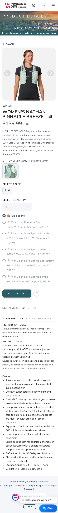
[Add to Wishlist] (36, 293)
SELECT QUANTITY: (14, 200)
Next (50, 73)
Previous (7, 73)
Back (9, 44)
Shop (37, 24)
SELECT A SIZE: (11, 184)
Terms (13, 481)
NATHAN (50, 24)
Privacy (22, 481)
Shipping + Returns (38, 481)
